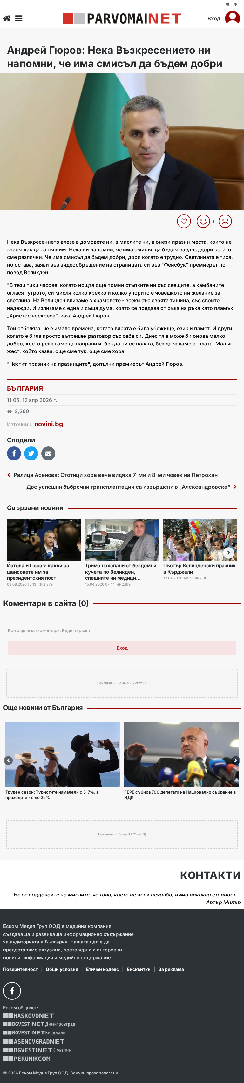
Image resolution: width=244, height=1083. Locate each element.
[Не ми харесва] (227, 221)
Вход (213, 18)
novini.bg (48, 424)
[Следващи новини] (228, 553)
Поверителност (20, 969)
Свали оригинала (22, 80)
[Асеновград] (33, 1041)
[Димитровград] (39, 1024)
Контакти (210, 875)
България (25, 388)
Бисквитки (139, 969)
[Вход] (232, 18)
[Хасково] (28, 1015)
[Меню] (18, 18)
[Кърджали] (34, 1033)
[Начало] (7, 18)
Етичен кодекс (102, 969)
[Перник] (26, 1058)
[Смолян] (37, 1050)
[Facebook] (12, 991)
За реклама (171, 969)
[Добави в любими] (185, 221)
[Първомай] (122, 18)
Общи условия (62, 969)
